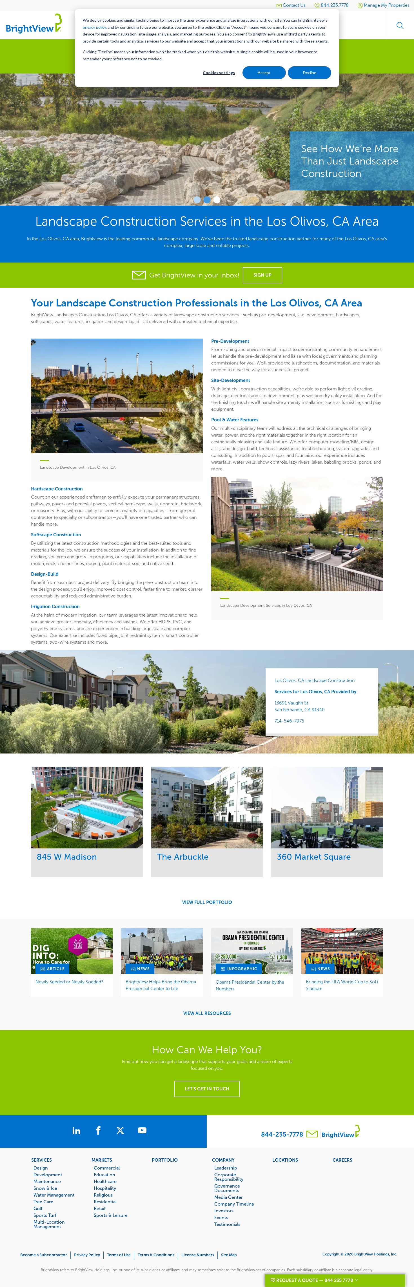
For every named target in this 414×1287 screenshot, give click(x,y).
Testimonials (227, 1224)
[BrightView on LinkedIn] (77, 1131)
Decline (309, 72)
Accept (264, 72)
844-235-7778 (282, 1134)
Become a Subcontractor (43, 1255)
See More (87, 807)
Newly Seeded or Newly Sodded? (69, 981)
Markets (102, 1159)
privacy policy (94, 27)
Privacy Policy (87, 1255)
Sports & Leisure (111, 1215)
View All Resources (207, 1013)
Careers (342, 1159)
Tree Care (43, 1201)
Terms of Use (119, 1255)
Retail (99, 1208)
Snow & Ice (45, 1188)
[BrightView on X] (121, 1131)
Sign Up (262, 275)
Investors (223, 1210)
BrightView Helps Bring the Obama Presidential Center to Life (161, 985)
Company (223, 1159)
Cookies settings (219, 72)
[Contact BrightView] (312, 1134)
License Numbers (197, 1255)
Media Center (228, 1197)
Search (400, 25)
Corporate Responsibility (228, 1177)
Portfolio (165, 1159)
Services (41, 1159)
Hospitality (105, 1188)
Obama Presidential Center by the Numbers (250, 985)
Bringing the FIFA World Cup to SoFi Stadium (342, 985)
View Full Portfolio (207, 902)
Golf (38, 1208)
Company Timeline (234, 1203)
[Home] (34, 23)
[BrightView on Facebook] (99, 1131)
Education (104, 1174)
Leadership (225, 1167)
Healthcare (105, 1181)
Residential (105, 1201)
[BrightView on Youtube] (142, 1131)
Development (48, 1174)
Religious (103, 1194)
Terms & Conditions (156, 1255)
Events (221, 1217)
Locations (285, 1159)
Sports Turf (45, 1215)
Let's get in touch (207, 1089)
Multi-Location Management (49, 1224)
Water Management (54, 1194)
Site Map (229, 1255)
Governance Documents (227, 1188)
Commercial (107, 1167)
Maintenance (47, 1181)
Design (41, 1167)
